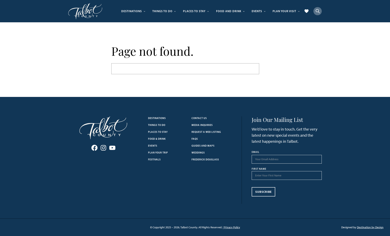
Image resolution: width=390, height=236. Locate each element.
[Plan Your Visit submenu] (299, 11)
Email (255, 152)
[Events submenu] (264, 11)
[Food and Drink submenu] (244, 11)
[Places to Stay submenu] (208, 11)
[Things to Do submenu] (175, 11)
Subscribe (263, 192)
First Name (259, 169)
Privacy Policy (232, 227)
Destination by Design (370, 227)
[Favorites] (306, 11)
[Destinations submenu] (144, 11)
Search (269, 69)
